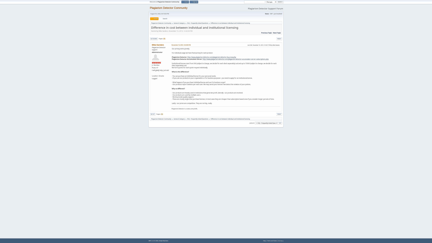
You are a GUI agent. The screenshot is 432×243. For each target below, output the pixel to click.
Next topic (277, 33)
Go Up (153, 114)
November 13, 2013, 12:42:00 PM (181, 45)
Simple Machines (163, 240)
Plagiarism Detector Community (168, 7)
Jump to (252, 123)
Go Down (154, 39)
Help (264, 241)
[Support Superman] (153, 73)
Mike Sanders (158, 45)
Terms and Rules (272, 241)
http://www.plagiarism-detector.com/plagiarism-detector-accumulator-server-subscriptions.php (236, 59)
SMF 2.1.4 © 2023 (153, 240)
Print (279, 39)
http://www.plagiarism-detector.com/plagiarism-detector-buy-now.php (211, 57)
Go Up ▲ (281, 241)
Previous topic (266, 33)
